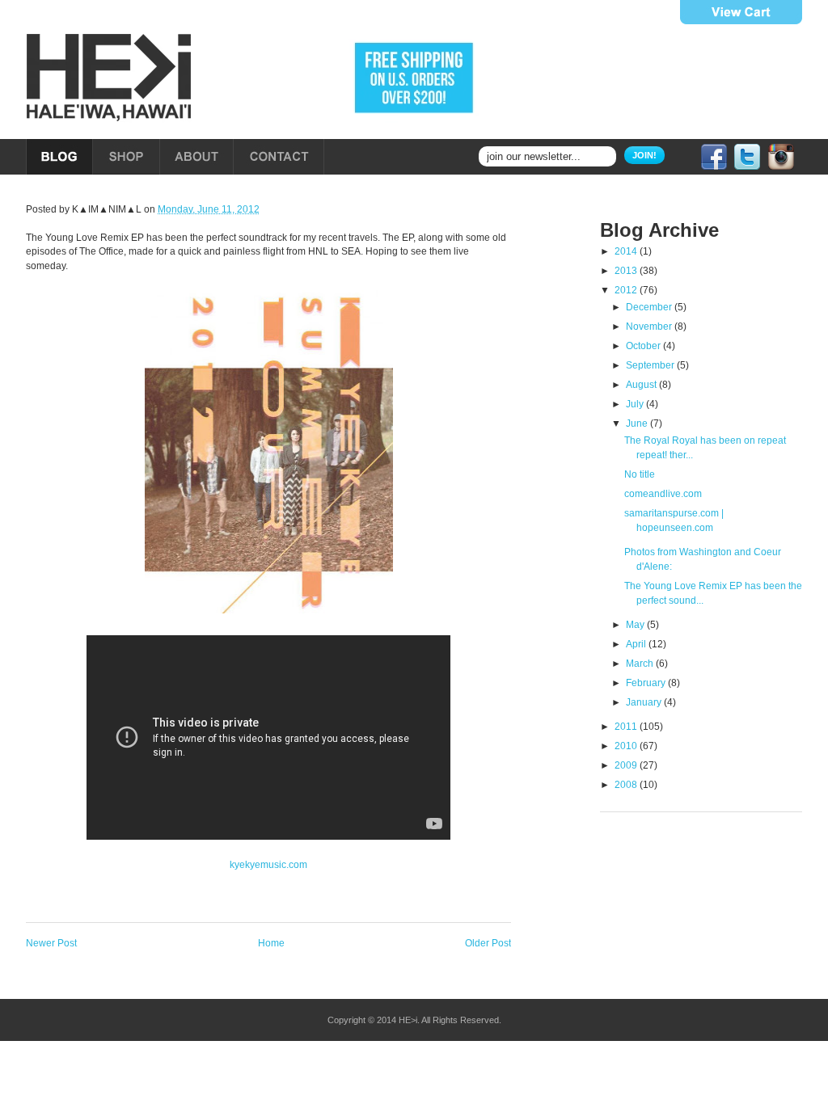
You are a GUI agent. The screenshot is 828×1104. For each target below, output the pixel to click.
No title (639, 474)
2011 (627, 726)
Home (271, 943)
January (645, 702)
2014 (627, 251)
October (644, 346)
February (647, 683)
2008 (627, 784)
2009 (627, 765)
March (641, 663)
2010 (627, 746)
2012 (627, 290)
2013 (627, 270)
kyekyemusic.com (268, 864)
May (636, 624)
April (637, 644)
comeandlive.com (663, 493)
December (650, 307)
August (642, 384)
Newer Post (51, 943)
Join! (644, 155)
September (651, 365)
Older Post (488, 943)
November (650, 326)
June (638, 423)
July (636, 404)
